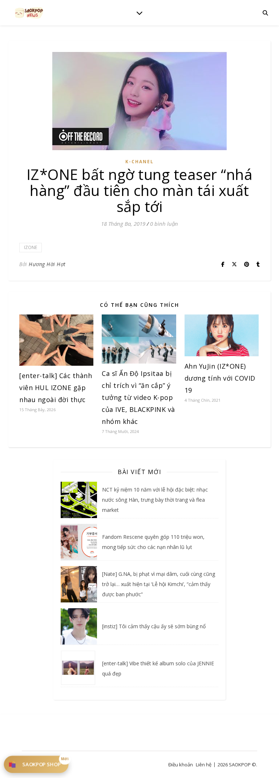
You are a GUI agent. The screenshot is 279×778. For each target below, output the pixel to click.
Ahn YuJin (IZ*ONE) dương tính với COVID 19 (220, 378)
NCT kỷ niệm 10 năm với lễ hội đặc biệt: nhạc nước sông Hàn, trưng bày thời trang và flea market (155, 499)
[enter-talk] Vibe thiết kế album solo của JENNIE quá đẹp (158, 668)
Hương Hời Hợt (47, 264)
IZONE (30, 247)
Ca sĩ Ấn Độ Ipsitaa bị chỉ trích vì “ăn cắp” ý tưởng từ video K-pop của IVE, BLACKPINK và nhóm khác (138, 397)
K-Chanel (139, 162)
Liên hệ (203, 764)
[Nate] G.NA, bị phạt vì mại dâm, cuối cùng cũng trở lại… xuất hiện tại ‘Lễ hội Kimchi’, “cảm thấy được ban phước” (158, 584)
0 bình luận (164, 223)
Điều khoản (180, 764)
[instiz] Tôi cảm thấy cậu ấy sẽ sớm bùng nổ (154, 626)
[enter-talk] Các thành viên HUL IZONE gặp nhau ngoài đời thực (55, 387)
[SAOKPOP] (29, 13)
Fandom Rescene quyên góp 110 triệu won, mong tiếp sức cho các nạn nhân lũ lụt (153, 541)
